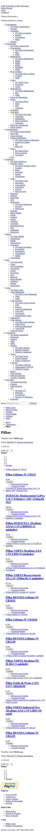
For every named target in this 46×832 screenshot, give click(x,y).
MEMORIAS (15, 57)
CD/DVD (14, 363)
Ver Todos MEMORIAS (24, 59)
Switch (13, 271)
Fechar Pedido (11, 414)
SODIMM (19, 67)
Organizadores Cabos (23, 316)
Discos (12, 99)
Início (8, 422)
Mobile (8, 234)
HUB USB (14, 198)
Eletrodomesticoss (17, 226)
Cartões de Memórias (18, 138)
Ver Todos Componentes (19, 46)
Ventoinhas (19, 117)
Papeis (12, 371)
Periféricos (10, 159)
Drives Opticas (15, 127)
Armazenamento (12, 129)
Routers (13, 284)
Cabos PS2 (19, 311)
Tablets (13, 241)
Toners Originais (21, 358)
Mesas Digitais (15, 213)
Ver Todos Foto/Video (18, 382)
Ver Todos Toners (21, 356)
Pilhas (12, 344)
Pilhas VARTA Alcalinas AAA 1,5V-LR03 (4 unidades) (23, 552)
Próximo (9, 465)
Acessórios (14, 31)
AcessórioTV (20, 395)
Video (17, 296)
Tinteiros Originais (22, 350)
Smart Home (15, 286)
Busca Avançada (12, 816)
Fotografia (14, 399)
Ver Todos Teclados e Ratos (25, 166)
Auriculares (19, 187)
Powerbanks (19, 249)
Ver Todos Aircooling (23, 114)
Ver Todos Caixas (21, 82)
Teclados (18, 168)
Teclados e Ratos (16, 164)
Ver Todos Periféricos (18, 162)
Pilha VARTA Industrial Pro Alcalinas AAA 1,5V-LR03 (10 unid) (24, 710)
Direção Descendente (25, 442)
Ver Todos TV (20, 391)
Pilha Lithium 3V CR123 (21, 474)
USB (17, 305)
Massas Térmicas (21, 121)
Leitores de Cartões (22, 142)
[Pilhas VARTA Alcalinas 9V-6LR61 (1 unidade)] (25, 656)
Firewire (18, 307)
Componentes (11, 44)
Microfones (19, 183)
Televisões (19, 393)
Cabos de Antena (16, 331)
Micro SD (19, 147)
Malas (17, 40)
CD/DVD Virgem (22, 369)
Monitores (14, 194)
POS (12, 228)
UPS (12, 200)
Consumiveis (10, 333)
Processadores (15, 48)
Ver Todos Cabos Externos (25, 303)
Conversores (19, 314)
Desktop (13, 42)
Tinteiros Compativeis (23, 352)
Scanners (18, 207)
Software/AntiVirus (17, 376)
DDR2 (17, 65)
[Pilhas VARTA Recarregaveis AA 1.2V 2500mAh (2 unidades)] (25, 570)
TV (11, 388)
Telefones (14, 221)
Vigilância (14, 281)
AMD (17, 55)
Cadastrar (9, 416)
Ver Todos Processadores (24, 50)
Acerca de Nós (11, 795)
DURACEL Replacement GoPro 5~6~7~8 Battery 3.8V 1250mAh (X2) (25, 499)
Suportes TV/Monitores (24, 397)
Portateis (13, 29)
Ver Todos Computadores (19, 27)
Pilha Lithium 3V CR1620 (21, 619)
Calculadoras (15, 258)
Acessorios (19, 123)
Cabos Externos (16, 301)
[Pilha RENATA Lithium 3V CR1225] (20, 728)
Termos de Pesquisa (13, 813)
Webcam (13, 196)
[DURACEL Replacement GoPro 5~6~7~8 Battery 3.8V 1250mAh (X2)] (25, 491)
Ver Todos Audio (21, 181)
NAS (12, 157)
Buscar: (4, 403)
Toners (12, 354)
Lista (21, 438)
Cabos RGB (19, 329)
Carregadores (20, 37)
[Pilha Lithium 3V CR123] (16, 469)
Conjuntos (19, 172)
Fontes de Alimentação (18, 97)
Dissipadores (20, 119)
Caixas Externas (16, 136)
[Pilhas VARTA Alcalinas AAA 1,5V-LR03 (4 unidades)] (25, 546)
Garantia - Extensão (17, 378)
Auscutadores (20, 185)
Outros (12, 215)
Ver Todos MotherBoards (24, 91)
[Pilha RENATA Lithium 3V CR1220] (20, 634)
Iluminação (14, 337)
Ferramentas (14, 269)
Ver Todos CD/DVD (23, 365)
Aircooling (14, 112)
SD (16, 144)
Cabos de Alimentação (23, 309)
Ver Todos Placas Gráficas (25, 74)
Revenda (9, 803)
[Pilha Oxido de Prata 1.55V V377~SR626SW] (24, 678)
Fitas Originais (15, 373)
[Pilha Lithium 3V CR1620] (16, 615)
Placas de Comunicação (19, 125)
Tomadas (13, 211)
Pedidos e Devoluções (14, 826)
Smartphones (15, 239)
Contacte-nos (10, 797)
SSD (17, 106)
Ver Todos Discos (21, 102)
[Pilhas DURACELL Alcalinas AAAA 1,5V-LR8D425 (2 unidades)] (25, 518)
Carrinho (9, 412)
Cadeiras (13, 217)
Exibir (3, 451)
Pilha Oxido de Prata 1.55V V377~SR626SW (22, 684)
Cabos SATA (20, 324)
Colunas (18, 189)
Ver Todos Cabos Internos (24, 322)
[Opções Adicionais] (10, 789)
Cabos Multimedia (17, 292)
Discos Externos (21, 153)
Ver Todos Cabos (16, 290)
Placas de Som (20, 192)
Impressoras (14, 202)
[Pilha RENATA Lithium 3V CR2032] (20, 592)
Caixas (12, 80)
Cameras (13, 384)
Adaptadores (15, 318)
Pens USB (14, 134)
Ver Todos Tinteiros (22, 348)
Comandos (14, 224)
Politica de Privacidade (14, 801)
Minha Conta (10, 408)
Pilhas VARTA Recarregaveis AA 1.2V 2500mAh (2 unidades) (25, 577)
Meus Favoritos (11, 410)
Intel (16, 52)
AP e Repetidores (16, 266)
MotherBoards (15, 89)
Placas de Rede (16, 279)
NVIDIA (18, 76)
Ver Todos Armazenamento (20, 132)
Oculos (13, 219)
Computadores (11, 25)
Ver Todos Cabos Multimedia (26, 294)
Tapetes (18, 174)
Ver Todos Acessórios (23, 33)
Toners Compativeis (22, 361)
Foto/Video (10, 380)
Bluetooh (13, 277)
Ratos (17, 170)
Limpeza (13, 339)
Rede (8, 260)
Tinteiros (13, 346)
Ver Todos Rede (16, 262)
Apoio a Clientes (12, 799)
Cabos (12, 264)
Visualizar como (7, 438)
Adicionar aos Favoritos (19, 484)
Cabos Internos (16, 320)
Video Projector (16, 386)
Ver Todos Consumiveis (19, 335)
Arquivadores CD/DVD (24, 367)
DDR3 (17, 63)
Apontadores (20, 177)
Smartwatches (15, 243)
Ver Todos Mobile (17, 236)
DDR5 (17, 70)
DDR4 (17, 61)
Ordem (3, 442)
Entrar (8, 418)
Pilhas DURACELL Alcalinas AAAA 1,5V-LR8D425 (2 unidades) (23, 526)
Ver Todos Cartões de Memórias (27, 140)
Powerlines (14, 273)
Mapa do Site (11, 811)
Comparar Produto (18, 486)
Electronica (14, 232)
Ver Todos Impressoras (23, 204)
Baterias (18, 35)
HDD (17, 104)
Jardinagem (14, 230)
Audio (12, 179)
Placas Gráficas (16, 72)
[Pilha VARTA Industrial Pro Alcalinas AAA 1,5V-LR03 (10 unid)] (25, 702)
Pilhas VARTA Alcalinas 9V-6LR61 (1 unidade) (23, 662)
